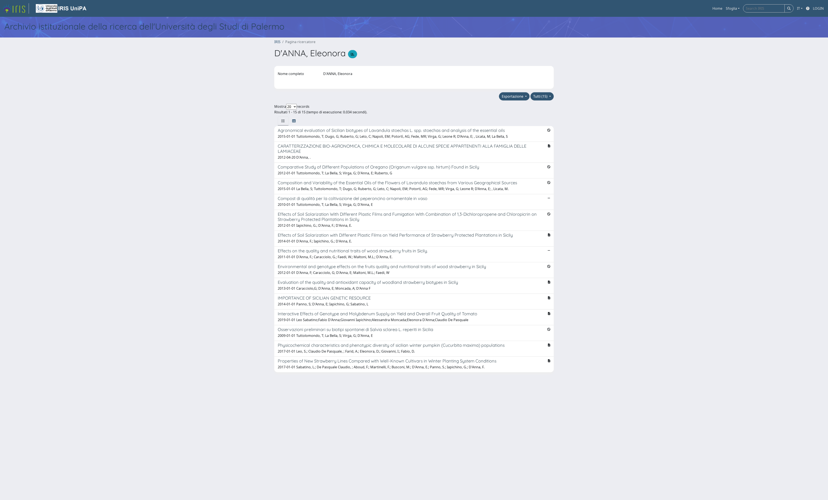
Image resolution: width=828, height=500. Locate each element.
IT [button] (798, 8)
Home (717, 8)
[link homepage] (16, 8)
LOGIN (818, 8)
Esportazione (513, 96)
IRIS (277, 41)
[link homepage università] (61, 8)
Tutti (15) (540, 96)
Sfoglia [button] (731, 8)
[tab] (283, 120)
